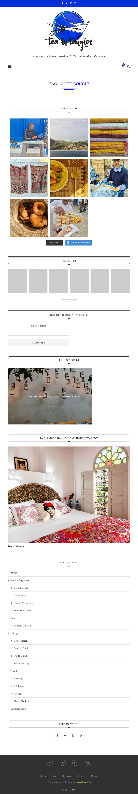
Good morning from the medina (50, 396)
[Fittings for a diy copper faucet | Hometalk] (100, 281)
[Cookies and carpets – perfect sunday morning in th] (69, 218)
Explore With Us (22, 625)
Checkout (67, 776)
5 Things (18, 678)
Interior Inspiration (20, 580)
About (13, 572)
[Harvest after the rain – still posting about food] (29, 218)
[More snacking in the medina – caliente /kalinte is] (109, 178)
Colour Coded (21, 587)
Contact (81, 776)
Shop (43, 776)
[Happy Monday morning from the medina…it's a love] (109, 218)
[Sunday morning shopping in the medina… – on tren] (109, 137)
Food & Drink (21, 648)
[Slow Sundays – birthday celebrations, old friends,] (69, 137)
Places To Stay (21, 701)
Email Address (38, 325)
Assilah (18, 693)
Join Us (14, 618)
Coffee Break (21, 640)
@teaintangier (69, 299)
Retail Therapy (21, 663)
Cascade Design (83, 781)
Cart (53, 776)
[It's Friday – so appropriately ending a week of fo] (69, 178)
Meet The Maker (22, 610)
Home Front (20, 595)
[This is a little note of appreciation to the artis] (29, 137)
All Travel (19, 686)
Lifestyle (14, 633)
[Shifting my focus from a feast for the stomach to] (29, 178)
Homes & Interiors (23, 602)
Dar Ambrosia (16, 546)
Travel (13, 671)
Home (94, 776)
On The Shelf (21, 655)
